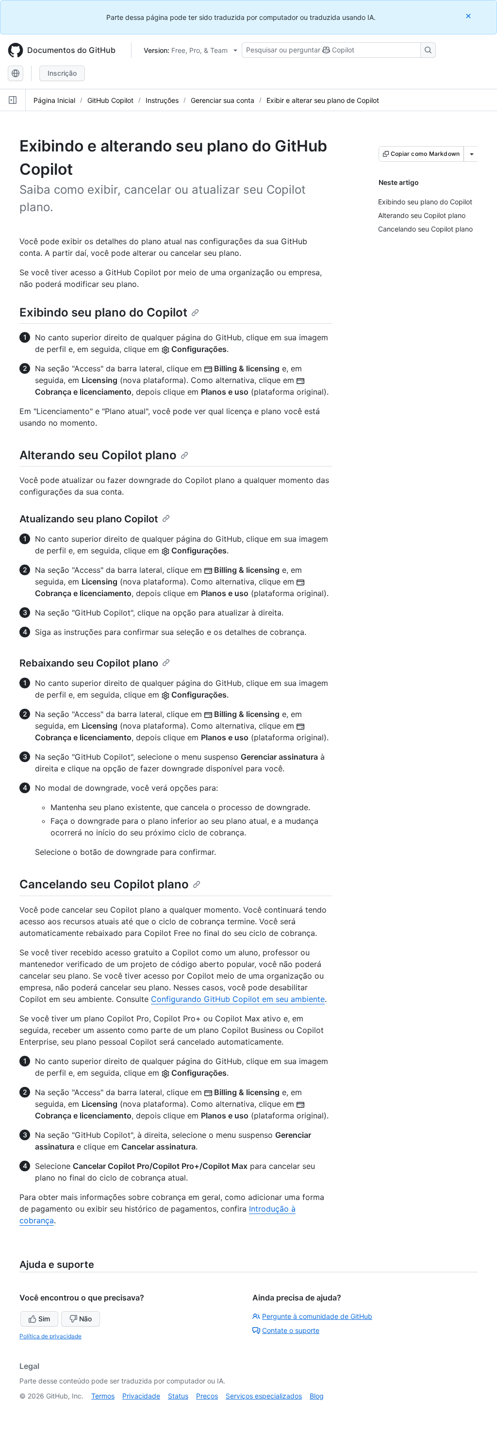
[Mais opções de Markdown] (472, 154)
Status (178, 1396)
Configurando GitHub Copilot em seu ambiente (238, 999)
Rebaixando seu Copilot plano (88, 663)
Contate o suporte (290, 1330)
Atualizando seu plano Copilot (88, 519)
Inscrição (62, 73)
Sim (44, 1319)
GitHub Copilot (110, 100)
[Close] (469, 15)
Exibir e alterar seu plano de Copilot (322, 100)
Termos (103, 1396)
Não (85, 1319)
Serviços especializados (264, 1396)
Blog (317, 1396)
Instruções (162, 100)
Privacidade (141, 1396)
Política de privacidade (50, 1336)
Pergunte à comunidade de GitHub (317, 1316)
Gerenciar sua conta (222, 100)
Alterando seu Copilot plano (98, 455)
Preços (207, 1396)
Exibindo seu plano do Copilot (103, 312)
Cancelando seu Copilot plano (104, 884)
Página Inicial (54, 100)
